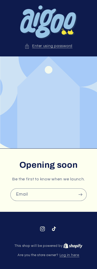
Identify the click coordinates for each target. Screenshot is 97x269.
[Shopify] (73, 246)
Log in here (69, 255)
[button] (48, 46)
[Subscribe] (80, 194)
